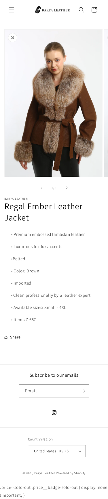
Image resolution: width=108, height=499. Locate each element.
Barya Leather (44, 473)
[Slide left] (41, 187)
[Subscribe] (82, 391)
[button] (11, 9)
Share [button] (15, 337)
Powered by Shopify (71, 473)
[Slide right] (66, 187)
